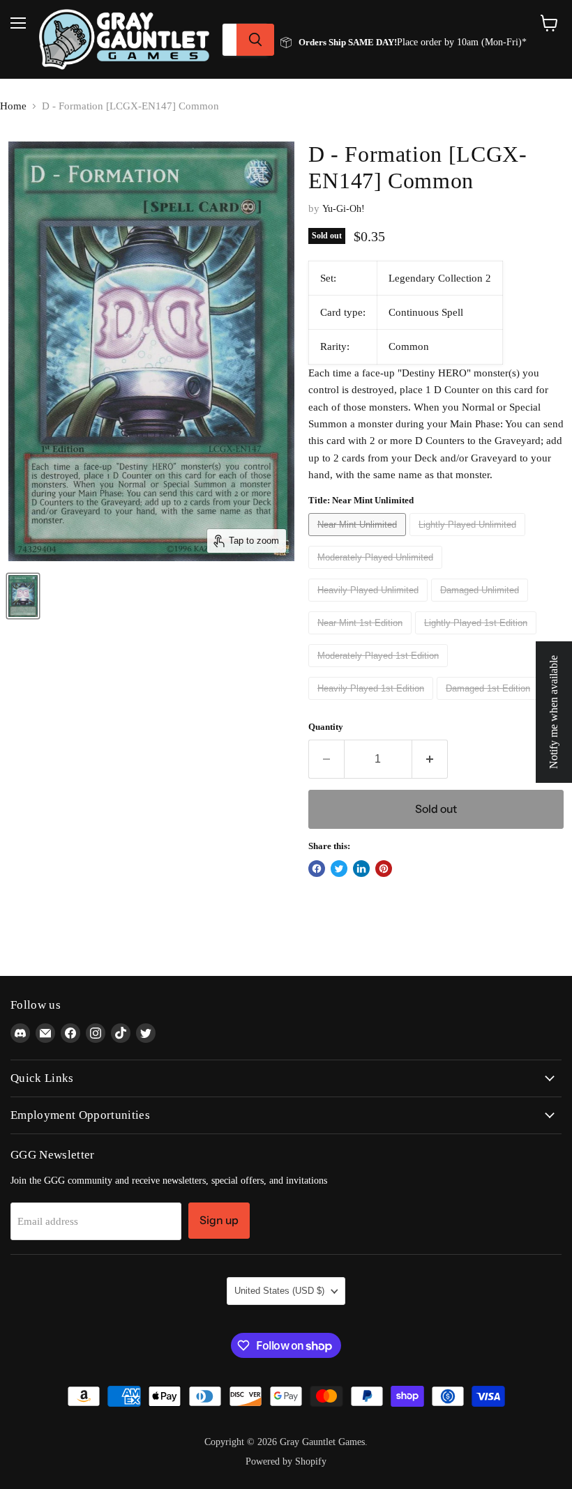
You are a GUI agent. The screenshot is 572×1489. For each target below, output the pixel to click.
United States (279, 1290)
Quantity (325, 726)
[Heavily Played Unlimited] (369, 605)
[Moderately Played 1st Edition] (379, 670)
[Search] (255, 40)
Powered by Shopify (286, 1461)
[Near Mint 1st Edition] (361, 637)
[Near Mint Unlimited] (358, 539)
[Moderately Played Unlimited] (377, 572)
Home (13, 106)
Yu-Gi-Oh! (343, 209)
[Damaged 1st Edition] (490, 703)
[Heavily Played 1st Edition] (372, 703)
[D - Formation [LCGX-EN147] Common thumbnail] (23, 596)
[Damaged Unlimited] (481, 605)
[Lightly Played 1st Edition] (477, 637)
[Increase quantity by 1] (430, 759)
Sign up (219, 1220)
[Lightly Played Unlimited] (469, 539)
